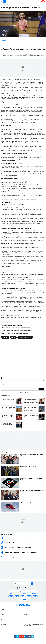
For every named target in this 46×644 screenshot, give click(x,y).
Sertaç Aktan (4, 40)
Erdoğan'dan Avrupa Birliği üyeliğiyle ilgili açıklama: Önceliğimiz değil (14, 333)
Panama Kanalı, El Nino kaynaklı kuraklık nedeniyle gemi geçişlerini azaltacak (16, 330)
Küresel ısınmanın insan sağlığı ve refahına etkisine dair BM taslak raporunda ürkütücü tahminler (21, 268)
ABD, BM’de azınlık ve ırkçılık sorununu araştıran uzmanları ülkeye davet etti (15, 327)
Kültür (25, 619)
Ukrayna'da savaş (25, 590)
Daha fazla (3, 632)
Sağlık (35, 596)
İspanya (34, 590)
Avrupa (2, 611)
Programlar (26, 621)
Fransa (28, 596)
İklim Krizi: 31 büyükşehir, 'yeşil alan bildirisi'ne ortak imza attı (14, 204)
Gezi (2, 619)
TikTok (17, 596)
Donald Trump (23, 599)
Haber (4, 4)
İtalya (11, 593)
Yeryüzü (25, 614)
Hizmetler (3, 629)
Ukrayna (18, 593)
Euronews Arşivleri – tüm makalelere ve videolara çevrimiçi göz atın (33, 625)
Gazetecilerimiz (4, 624)
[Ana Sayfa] (1, 4)
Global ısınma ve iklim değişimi (25, 337)
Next (2, 616)
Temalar (2, 609)
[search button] (32, 583)
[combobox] (23, 583)
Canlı (43, 1)
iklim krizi (13, 337)
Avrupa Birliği (5, 337)
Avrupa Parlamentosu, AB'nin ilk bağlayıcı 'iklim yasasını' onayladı (15, 104)
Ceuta (11, 596)
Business (2, 614)
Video (2, 621)
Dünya (7, 4)
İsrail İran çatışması (14, 590)
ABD (23, 596)
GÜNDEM (4, 452)
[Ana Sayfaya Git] (4, 1)
